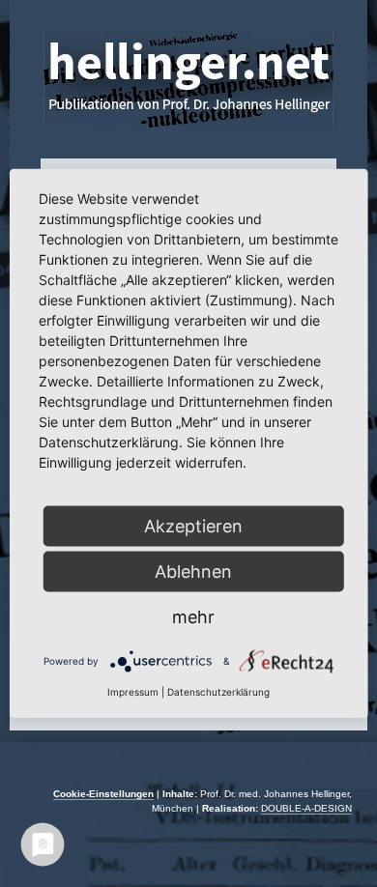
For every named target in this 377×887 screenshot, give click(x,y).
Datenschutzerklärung (218, 692)
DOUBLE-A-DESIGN (306, 808)
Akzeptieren (193, 526)
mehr (193, 617)
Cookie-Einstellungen (103, 793)
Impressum (133, 692)
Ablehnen (193, 571)
